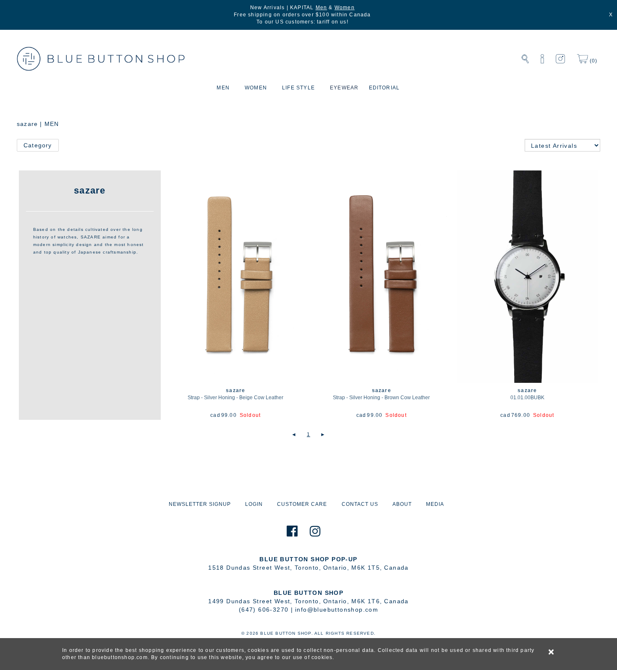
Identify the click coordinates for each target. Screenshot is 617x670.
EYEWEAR (344, 88)
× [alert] (551, 652)
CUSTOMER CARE (302, 504)
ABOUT (402, 504)
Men (321, 7)
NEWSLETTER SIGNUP (200, 504)
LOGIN (254, 504)
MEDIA (435, 504)
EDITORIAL (384, 88)
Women (345, 7)
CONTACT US (360, 504)
